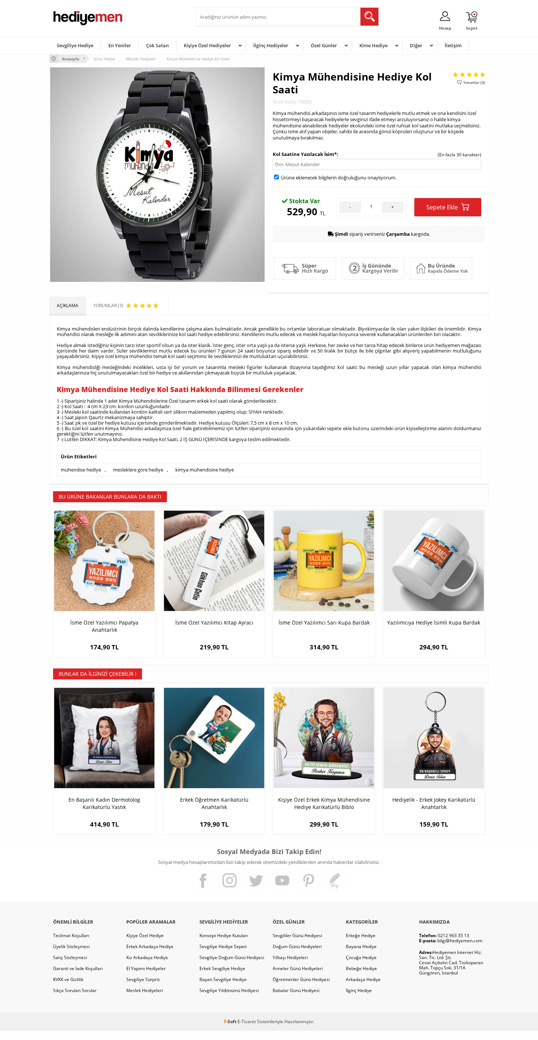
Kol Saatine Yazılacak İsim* (305, 154)
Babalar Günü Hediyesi (296, 990)
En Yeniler (119, 45)
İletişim (453, 45)
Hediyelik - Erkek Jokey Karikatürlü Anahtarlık (433, 803)
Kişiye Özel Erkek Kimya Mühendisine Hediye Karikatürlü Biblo (324, 803)
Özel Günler (324, 45)
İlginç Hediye (359, 990)
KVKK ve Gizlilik (68, 979)
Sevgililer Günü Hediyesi (297, 935)
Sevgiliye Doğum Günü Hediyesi (231, 957)
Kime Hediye (373, 45)
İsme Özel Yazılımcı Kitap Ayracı (214, 622)
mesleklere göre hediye (138, 469)
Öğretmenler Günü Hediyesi (301, 979)
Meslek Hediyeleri (144, 990)
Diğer (416, 45)
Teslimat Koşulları (71, 935)
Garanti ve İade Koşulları (78, 968)
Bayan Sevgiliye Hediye (223, 979)
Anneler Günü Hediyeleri (298, 968)
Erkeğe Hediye (361, 935)
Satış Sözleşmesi (70, 957)
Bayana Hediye (361, 946)
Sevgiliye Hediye (75, 45)
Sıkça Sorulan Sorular (75, 990)
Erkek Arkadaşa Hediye (149, 946)
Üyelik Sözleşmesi (71, 946)
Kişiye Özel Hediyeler (207, 45)
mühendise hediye (81, 469)
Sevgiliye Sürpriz (143, 979)
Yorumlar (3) (474, 82)
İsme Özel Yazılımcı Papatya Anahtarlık (104, 626)
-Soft (231, 1021)
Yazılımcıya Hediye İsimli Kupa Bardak (433, 622)
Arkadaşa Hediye (363, 979)
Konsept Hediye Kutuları (223, 935)
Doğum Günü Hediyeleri (297, 946)
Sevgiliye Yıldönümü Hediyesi (229, 990)
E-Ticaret (247, 1021)
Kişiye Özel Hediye (145, 935)
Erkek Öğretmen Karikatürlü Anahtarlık (214, 803)
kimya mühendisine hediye (204, 469)
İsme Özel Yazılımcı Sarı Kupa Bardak (324, 622)
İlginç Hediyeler (270, 45)
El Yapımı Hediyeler (146, 968)
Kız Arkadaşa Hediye (147, 957)
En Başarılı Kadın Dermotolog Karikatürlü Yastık (104, 803)
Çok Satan (157, 45)
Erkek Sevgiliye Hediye (222, 968)
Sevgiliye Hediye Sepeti (223, 946)
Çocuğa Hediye (361, 957)
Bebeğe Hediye (361, 968)
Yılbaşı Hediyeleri (290, 957)
